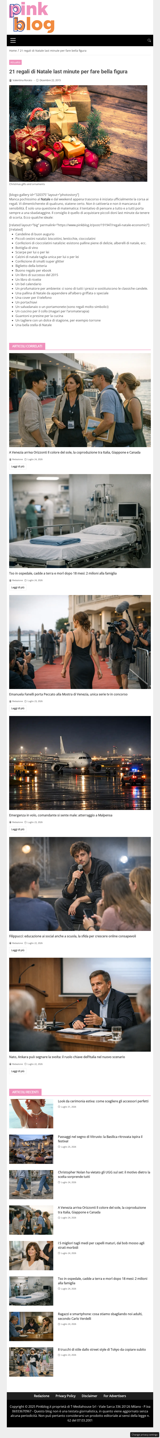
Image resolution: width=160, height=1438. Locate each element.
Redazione (41, 1396)
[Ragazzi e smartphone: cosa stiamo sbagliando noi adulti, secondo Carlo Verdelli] (31, 1326)
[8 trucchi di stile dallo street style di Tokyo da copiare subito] (31, 1362)
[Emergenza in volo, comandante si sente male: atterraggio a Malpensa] (80, 763)
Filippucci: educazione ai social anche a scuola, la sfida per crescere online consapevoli (72, 936)
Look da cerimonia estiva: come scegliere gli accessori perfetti (103, 1101)
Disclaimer (89, 1396)
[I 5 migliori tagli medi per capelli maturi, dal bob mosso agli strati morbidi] (31, 1255)
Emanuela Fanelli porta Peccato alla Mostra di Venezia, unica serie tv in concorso (68, 694)
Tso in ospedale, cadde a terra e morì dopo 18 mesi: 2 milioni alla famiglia (63, 573)
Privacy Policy (66, 1396)
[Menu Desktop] (13, 40)
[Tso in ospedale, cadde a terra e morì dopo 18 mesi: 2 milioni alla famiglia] (80, 521)
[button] (149, 40)
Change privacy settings (145, 1434)
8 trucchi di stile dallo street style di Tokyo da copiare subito (102, 1349)
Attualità (15, 62)
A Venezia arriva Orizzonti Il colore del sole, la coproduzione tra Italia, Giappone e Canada (74, 452)
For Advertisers (115, 1396)
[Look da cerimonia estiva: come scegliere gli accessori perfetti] (31, 1113)
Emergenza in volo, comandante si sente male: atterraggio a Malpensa (60, 815)
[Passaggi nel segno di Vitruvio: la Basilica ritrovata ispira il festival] (31, 1149)
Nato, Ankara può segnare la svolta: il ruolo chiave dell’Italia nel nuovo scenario (67, 1057)
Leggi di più (17, 466)
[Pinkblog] (31, 17)
